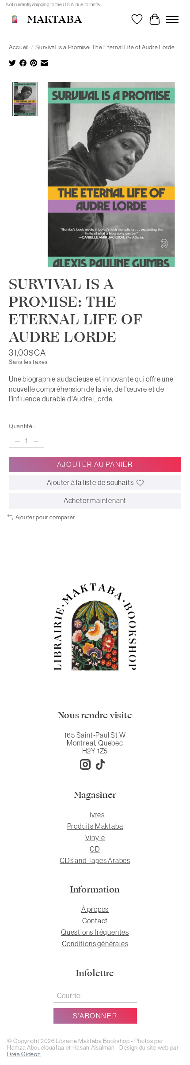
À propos (95, 909)
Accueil (19, 47)
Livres (95, 815)
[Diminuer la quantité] (17, 441)
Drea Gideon (24, 1054)
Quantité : (22, 426)
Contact (95, 921)
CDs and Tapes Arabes (95, 860)
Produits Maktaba (95, 826)
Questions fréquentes (95, 932)
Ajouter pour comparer (45, 517)
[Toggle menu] (172, 19)
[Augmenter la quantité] (36, 441)
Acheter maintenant (95, 500)
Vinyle (95, 837)
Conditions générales (95, 943)
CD (95, 849)
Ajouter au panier (95, 464)
